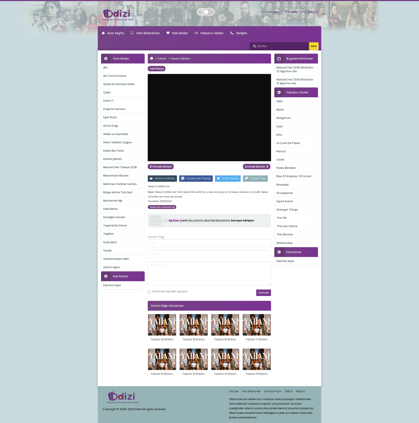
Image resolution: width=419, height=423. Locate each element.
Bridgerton (283, 118)
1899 (279, 101)
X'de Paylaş (230, 178)
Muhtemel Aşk (112, 200)
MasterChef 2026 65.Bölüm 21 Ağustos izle (294, 81)
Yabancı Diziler (212, 33)
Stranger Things (287, 209)
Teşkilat (108, 234)
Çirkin (107, 92)
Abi (105, 67)
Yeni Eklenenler (148, 33)
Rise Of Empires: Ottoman (293, 176)
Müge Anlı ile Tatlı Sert (118, 192)
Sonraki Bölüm (255, 166)
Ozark (280, 159)
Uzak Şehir (110, 242)
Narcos (281, 151)
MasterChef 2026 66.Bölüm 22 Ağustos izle (294, 69)
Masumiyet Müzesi (116, 175)
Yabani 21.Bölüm (180, 58)
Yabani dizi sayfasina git (162, 207)
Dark (279, 126)
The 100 (281, 218)
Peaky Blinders (286, 168)
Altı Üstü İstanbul (114, 76)
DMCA (289, 391)
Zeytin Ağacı (111, 267)
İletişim (313, 12)
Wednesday (284, 243)
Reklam (293, 12)
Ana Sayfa (115, 33)
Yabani (161, 58)
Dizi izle (234, 391)
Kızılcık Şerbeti (112, 159)
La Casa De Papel (288, 143)
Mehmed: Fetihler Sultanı (120, 184)
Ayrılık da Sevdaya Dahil (118, 84)
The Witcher (284, 234)
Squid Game (284, 201)
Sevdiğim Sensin (114, 217)
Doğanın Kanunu (114, 109)
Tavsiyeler (271, 12)
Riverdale (282, 185)
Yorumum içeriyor (170, 291)
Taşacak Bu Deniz (115, 225)
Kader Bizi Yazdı (113, 150)
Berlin (280, 109)
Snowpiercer (284, 193)
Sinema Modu (165, 178)
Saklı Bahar (110, 209)
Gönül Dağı (110, 126)
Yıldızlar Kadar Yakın (116, 259)
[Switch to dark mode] (206, 12)
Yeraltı (107, 250)
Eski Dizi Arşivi (112, 285)
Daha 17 (108, 101)
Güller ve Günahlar (115, 134)
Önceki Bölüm (162, 166)
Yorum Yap (258, 178)
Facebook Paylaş (198, 178)
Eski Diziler (180, 33)
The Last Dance (286, 226)
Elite (279, 135)
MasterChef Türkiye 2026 (120, 167)
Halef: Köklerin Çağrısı (117, 142)
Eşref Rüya (110, 117)
